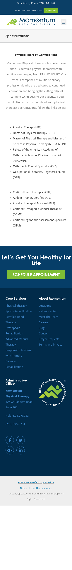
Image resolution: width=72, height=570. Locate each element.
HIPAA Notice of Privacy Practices (36, 482)
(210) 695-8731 (15, 424)
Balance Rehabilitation (14, 364)
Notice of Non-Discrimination (36, 488)
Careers (43, 322)
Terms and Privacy (50, 344)
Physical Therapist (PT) (27, 127)
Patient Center (48, 311)
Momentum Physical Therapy (44, 493)
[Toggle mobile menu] (63, 22)
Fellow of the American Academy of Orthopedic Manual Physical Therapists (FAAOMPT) (37, 155)
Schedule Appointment (36, 274)
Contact (43, 333)
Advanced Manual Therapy (17, 341)
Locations (45, 305)
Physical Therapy (16, 305)
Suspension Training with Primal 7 (18, 352)
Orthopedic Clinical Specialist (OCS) (35, 166)
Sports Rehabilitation (19, 311)
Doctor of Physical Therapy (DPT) (33, 133)
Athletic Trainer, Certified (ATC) (32, 197)
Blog (41, 328)
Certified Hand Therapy (15, 319)
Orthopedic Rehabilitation (14, 330)
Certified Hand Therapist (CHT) (32, 192)
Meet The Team (48, 317)
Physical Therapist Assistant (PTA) (34, 203)
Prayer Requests (49, 339)
